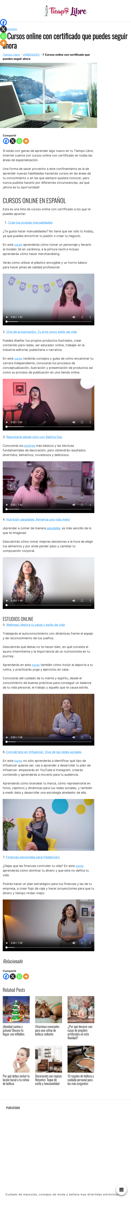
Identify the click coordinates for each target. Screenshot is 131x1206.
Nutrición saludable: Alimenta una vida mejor (38, 519)
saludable (53, 528)
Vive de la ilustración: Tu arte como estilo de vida (41, 332)
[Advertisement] (65, 1136)
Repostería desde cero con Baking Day (34, 437)
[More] (26, 141)
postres (29, 445)
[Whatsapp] (19, 141)
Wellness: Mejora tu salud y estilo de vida (35, 625)
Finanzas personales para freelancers (33, 857)
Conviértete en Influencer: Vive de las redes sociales (43, 752)
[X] (13, 141)
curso (18, 244)
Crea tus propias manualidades (30, 222)
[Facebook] (6, 141)
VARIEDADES (10, 29)
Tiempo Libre (11, 54)
